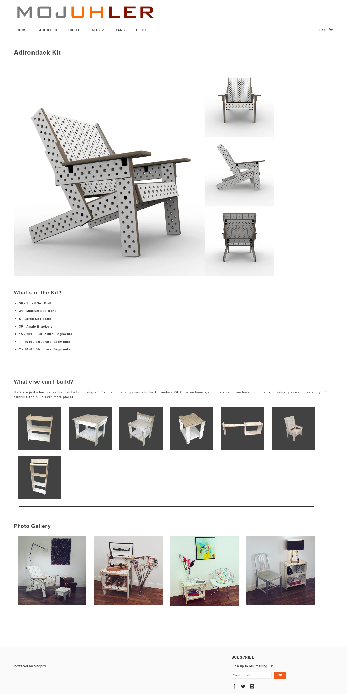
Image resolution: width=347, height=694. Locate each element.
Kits (96, 29)
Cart (323, 29)
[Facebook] (234, 686)
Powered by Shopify (30, 666)
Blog (141, 29)
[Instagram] (252, 686)
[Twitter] (243, 686)
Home (23, 29)
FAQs (120, 29)
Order (74, 29)
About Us (48, 29)
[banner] (85, 12)
